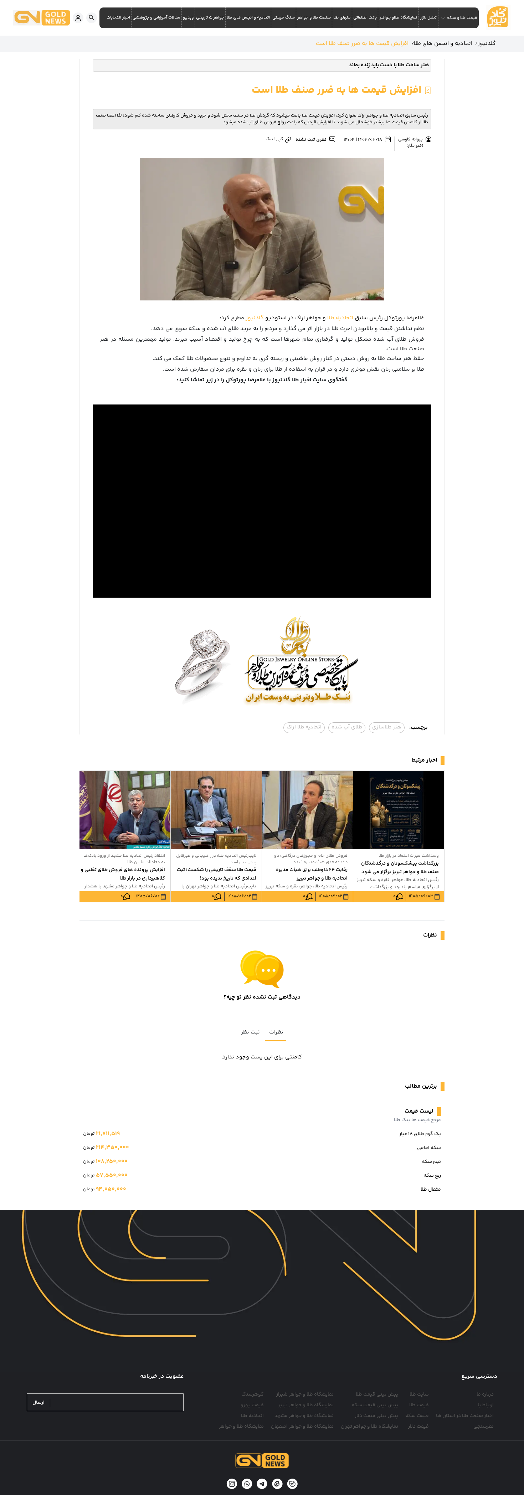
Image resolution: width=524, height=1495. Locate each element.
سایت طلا (419, 1394)
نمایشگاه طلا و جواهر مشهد (304, 1416)
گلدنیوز (254, 318)
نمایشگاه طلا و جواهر (241, 1426)
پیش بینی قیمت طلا (377, 1394)
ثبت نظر (250, 1032)
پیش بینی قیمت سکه (375, 1405)
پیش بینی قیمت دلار (376, 1416)
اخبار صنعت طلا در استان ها (465, 1416)
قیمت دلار (418, 1426)
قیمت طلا (419, 1405)
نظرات (276, 1032)
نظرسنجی (483, 1426)
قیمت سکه (417, 1416)
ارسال (38, 1403)
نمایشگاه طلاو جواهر (398, 17)
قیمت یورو (252, 1405)
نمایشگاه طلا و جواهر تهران (369, 1426)
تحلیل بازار (428, 18)
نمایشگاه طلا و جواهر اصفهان (302, 1426)
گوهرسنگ (252, 1394)
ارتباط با (486, 1405)
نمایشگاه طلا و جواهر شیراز (305, 1394)
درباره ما (485, 1394)
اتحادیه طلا (341, 318)
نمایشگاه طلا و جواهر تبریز (306, 1405)
